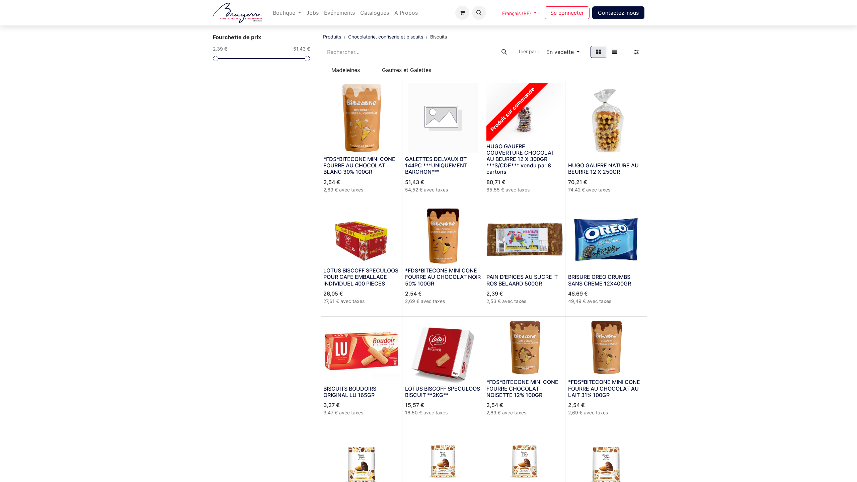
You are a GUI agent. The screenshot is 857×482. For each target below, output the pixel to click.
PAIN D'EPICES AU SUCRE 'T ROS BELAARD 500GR (522, 280)
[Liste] (614, 52)
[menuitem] (287, 12)
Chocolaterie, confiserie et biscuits (385, 36)
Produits (332, 36)
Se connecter (567, 12)
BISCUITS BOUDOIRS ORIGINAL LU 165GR (349, 391)
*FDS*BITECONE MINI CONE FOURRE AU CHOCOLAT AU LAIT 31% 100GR (604, 388)
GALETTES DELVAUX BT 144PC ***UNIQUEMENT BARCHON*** (436, 165)
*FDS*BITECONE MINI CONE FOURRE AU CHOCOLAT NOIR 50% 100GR (443, 277)
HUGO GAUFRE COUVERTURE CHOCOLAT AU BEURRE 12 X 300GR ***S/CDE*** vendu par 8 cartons (520, 159)
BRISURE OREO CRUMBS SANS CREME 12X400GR (599, 280)
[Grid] (598, 52)
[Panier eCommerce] (462, 13)
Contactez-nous (618, 12)
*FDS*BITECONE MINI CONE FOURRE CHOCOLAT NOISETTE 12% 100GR (522, 388)
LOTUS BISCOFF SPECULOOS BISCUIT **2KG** (442, 391)
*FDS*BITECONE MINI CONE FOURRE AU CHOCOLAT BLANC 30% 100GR (359, 165)
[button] (479, 13)
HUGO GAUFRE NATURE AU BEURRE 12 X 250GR (603, 168)
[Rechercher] (504, 52)
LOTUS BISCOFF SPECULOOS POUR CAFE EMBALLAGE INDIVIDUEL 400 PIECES (360, 277)
